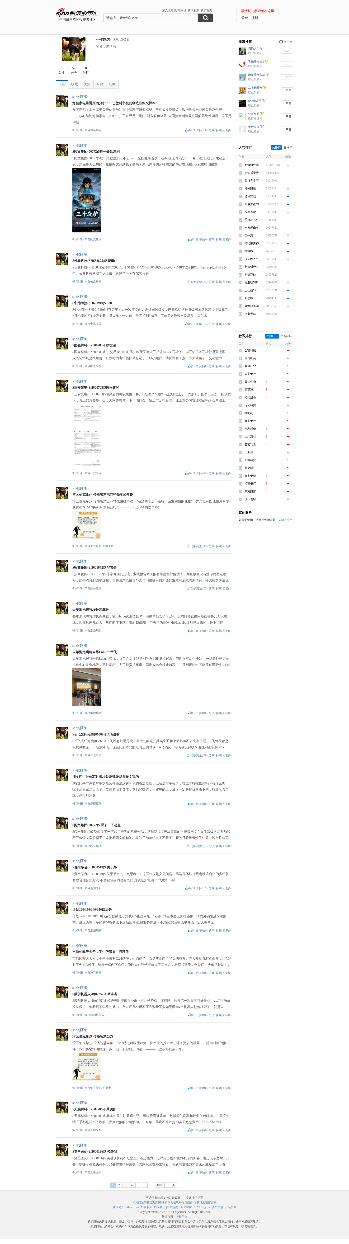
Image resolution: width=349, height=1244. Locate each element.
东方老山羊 (252, 227)
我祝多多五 (252, 180)
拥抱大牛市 (255, 48)
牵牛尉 (249, 235)
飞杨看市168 (256, 61)
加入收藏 (168, 10)
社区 (112, 84)
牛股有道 (253, 127)
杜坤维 (249, 251)
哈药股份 (250, 397)
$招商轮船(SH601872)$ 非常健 (94, 567)
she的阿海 (103, 39)
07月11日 (78, 1172)
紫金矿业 (250, 366)
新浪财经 (180, 10)
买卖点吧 (250, 212)
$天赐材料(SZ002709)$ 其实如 (94, 1109)
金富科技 (250, 350)
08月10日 (78, 713)
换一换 (288, 41)
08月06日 (78, 972)
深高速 (249, 389)
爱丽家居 (96, 803)
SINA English (202, 1207)
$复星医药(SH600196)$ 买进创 (94, 1151)
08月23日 (78, 130)
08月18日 (78, 323)
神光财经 (250, 188)
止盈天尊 (250, 314)
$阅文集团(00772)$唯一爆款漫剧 (96, 151)
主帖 (62, 84)
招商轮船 (96, 588)
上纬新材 (250, 436)
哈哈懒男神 (252, 243)
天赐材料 (96, 1130)
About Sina (132, 1207)
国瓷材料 (96, 366)
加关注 (287, 51)
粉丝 (99, 84)
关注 (87, 84)
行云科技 (250, 405)
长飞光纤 (96, 755)
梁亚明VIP (251, 282)
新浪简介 (118, 1207)
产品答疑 (230, 1207)
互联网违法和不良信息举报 (167, 1202)
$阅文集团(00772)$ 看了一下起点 (96, 825)
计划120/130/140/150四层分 (92, 909)
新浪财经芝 (252, 267)
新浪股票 (193, 10)
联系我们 (159, 1207)
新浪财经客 (252, 165)
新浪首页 (206, 10)
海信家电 (96, 130)
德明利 (249, 413)
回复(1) (226, 588)
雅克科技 (96, 972)
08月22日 (78, 239)
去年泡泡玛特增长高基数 (90, 610)
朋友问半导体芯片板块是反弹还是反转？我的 (105, 776)
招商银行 (250, 483)
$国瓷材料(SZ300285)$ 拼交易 (94, 345)
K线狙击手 (255, 101)
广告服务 (146, 1207)
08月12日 (78, 588)
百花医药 (250, 358)
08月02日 (78, 1087)
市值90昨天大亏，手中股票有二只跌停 (100, 952)
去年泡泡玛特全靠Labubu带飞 (94, 652)
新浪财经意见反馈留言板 (201, 1202)
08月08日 (78, 803)
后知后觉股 (252, 172)
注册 (254, 18)
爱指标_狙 (251, 219)
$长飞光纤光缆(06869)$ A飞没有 (96, 734)
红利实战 (250, 196)
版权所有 (181, 1216)
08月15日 (78, 473)
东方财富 (250, 491)
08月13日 (78, 546)
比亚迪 (249, 452)
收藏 (74, 84)
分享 (211, 130)
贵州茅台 (96, 888)
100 (159, 1185)
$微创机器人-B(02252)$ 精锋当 (94, 994)
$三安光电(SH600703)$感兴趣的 (95, 387)
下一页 (170, 1185)
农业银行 (250, 374)
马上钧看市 (255, 88)
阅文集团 (96, 239)
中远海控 (96, 323)
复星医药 (96, 1172)
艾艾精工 (250, 444)
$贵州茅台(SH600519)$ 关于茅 (94, 867)
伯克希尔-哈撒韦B (101, 546)
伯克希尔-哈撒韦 (100, 1087)
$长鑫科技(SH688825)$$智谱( (93, 261)
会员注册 (217, 1207)
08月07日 (78, 930)
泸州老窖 (250, 499)
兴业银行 (250, 421)
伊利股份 (250, 428)
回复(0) (226, 130)
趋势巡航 (250, 274)
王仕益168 (251, 290)
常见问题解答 (141, 1202)
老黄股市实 (252, 306)
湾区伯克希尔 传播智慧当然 (92, 1036)
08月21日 (78, 281)
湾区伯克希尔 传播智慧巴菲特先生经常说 (102, 494)
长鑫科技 (96, 281)
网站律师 (186, 1207)
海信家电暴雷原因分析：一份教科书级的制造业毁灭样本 (114, 103)
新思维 (249, 298)
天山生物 (250, 381)
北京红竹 (253, 114)
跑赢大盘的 (252, 204)
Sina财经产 (251, 259)
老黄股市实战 (256, 74)
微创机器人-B (98, 1015)
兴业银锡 (250, 475)
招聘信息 (173, 1207)
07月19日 (78, 1130)
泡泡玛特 (96, 630)
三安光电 (96, 473)
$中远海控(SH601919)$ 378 (92, 303)
